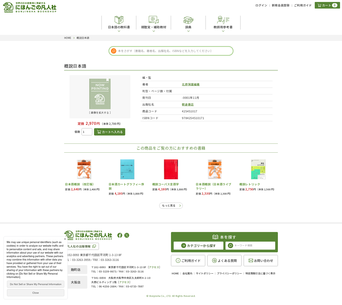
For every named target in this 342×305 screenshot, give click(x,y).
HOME (175, 273)
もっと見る (168, 205)
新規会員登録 (281, 5)
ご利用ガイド (303, 5)
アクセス (154, 267)
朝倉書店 (188, 104)
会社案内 (187, 273)
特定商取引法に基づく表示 (260, 273)
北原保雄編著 (191, 84)
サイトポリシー (204, 273)
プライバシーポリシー (229, 273)
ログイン (261, 5)
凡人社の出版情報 (79, 246)
